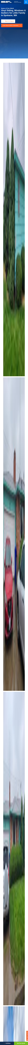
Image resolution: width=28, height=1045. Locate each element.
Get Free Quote (21, 1043)
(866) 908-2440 (19, 2)
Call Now (7, 1043)
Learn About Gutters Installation (11, 25)
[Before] (14, 220)
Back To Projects (9, 21)
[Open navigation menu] (26, 2)
